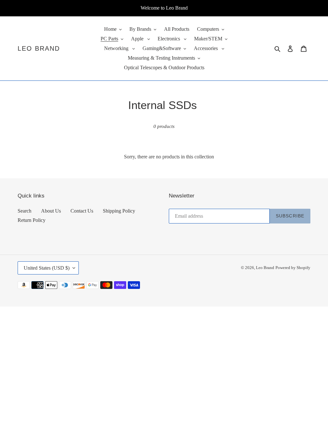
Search (24, 211)
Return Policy (31, 220)
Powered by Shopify (292, 267)
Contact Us (81, 211)
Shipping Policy (119, 211)
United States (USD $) (47, 268)
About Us (51, 211)
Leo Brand (39, 48)
